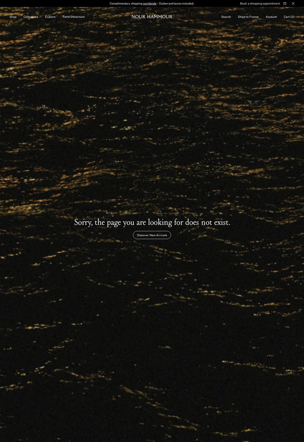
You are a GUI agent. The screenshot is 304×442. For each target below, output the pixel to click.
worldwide (150, 3)
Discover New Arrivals (152, 235)
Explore (50, 17)
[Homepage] (152, 16)
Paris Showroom (74, 17)
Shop (13, 17)
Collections (31, 17)
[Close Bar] (293, 3)
